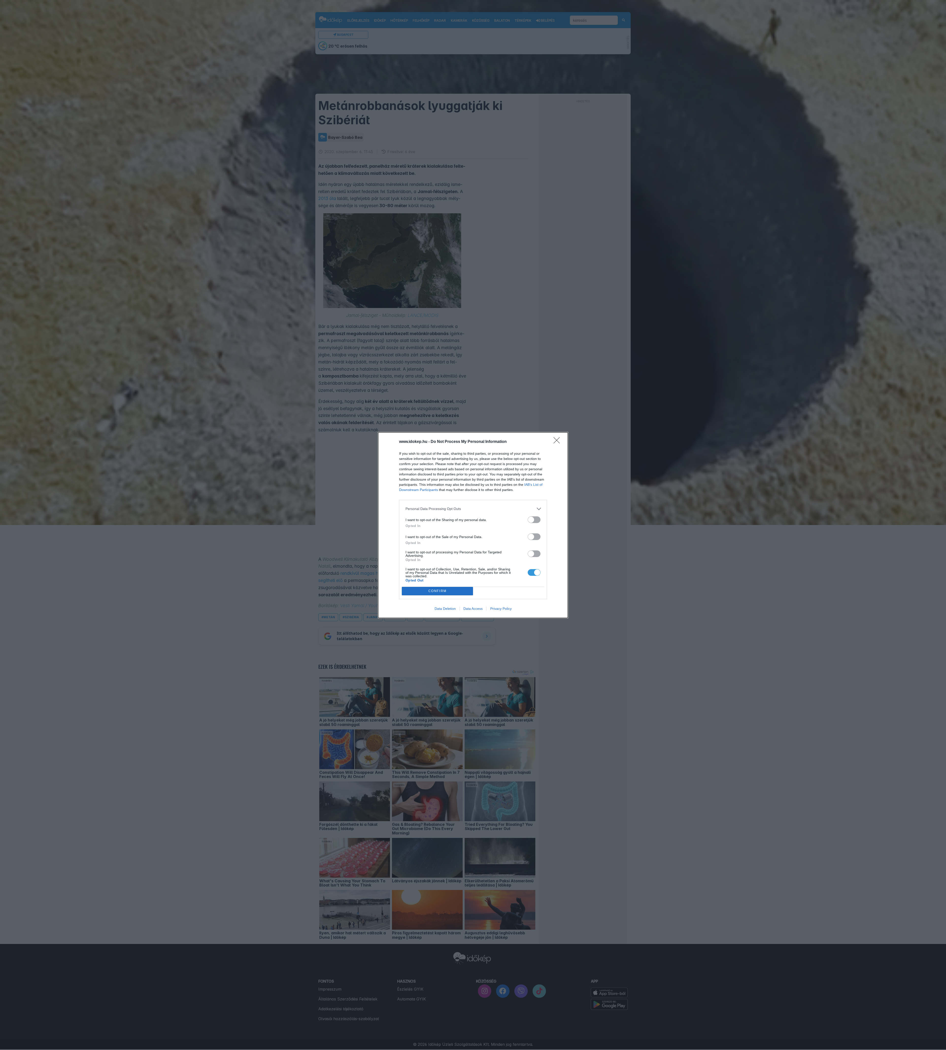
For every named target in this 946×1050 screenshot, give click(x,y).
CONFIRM (437, 591)
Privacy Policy (501, 609)
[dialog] (473, 525)
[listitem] (473, 508)
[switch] (534, 519)
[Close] (558, 442)
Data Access (473, 609)
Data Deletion (445, 609)
